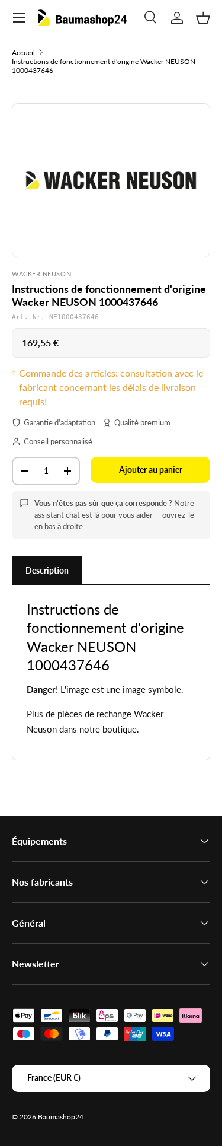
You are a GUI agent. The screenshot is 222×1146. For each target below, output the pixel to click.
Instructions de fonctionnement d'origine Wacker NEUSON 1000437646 (103, 66)
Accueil (23, 52)
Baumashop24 (60, 1116)
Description (47, 570)
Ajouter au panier (150, 469)
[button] (203, 18)
